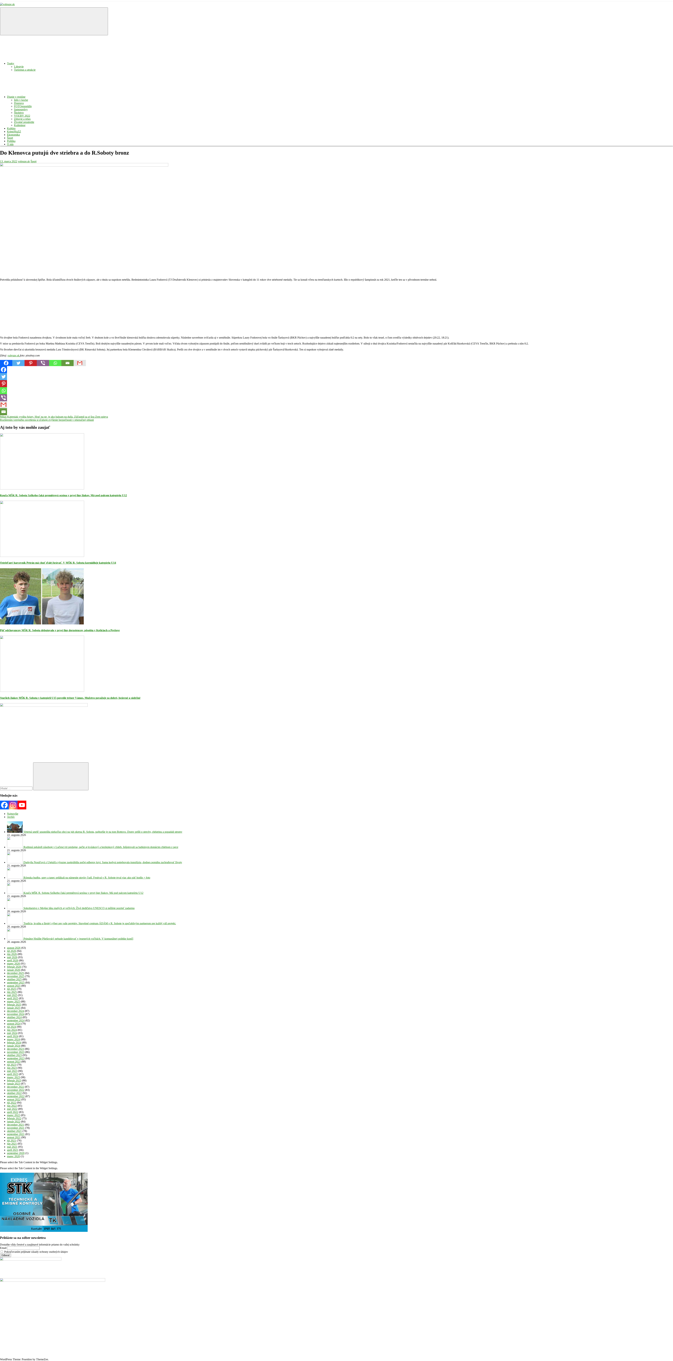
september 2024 (16, 1020)
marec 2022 (13, 1115)
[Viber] (43, 363)
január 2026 (13, 969)
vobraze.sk (24, 161)
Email (3, 1247)
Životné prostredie (24, 122)
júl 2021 (11, 1140)
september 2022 (16, 1096)
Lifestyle (19, 66)
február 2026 (14, 966)
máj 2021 (12, 1146)
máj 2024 (12, 1033)
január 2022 (13, 1121)
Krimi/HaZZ (14, 131)
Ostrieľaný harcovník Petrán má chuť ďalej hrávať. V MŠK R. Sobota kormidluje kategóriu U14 (58, 562)
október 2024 (14, 1017)
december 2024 (15, 1010)
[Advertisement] (105, 308)
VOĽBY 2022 (22, 115)
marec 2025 (13, 1001)
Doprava (19, 103)
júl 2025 (11, 988)
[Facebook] (6, 363)
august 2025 (14, 985)
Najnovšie (12, 813)
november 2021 (15, 1127)
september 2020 (16, 1153)
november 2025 (15, 976)
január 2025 (13, 1007)
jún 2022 (12, 1105)
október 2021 (14, 1131)
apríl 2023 (12, 1074)
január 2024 (13, 1045)
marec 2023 (13, 1077)
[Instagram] (13, 805)
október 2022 (14, 1093)
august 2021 (14, 1137)
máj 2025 (12, 995)
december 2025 (15, 973)
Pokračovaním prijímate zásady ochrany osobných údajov (36, 1251)
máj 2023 (12, 1070)
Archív (11, 816)
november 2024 (15, 1014)
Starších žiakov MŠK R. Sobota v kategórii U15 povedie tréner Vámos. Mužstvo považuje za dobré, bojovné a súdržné (70, 697)
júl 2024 (11, 1026)
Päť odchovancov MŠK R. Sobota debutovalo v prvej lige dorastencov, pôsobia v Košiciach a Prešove (60, 630)
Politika (11, 141)
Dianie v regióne (16, 96)
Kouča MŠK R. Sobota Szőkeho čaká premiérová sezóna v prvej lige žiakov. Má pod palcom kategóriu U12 (63, 495)
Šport (10, 137)
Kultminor (19, 125)
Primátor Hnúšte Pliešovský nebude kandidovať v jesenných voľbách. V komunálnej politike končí (78, 938)
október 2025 (14, 979)
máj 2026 (12, 957)
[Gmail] (80, 363)
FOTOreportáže (23, 106)
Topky (10, 63)
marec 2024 (13, 1039)
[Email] (67, 363)
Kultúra (11, 128)
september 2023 (16, 1058)
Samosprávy (21, 109)
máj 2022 (12, 1108)
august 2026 (14, 947)
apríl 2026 (12, 960)
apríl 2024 (12, 1036)
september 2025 (16, 982)
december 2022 (15, 1086)
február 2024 (14, 1042)
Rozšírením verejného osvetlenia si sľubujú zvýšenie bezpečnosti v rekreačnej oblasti (47, 419)
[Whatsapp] (55, 363)
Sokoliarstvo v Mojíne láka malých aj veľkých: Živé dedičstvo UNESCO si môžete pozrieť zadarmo (79, 908)
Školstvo (19, 112)
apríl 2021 (12, 1149)
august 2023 (14, 1061)
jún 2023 (12, 1067)
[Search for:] (16, 788)
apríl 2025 (12, 998)
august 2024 (14, 1023)
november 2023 (15, 1052)
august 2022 (14, 1099)
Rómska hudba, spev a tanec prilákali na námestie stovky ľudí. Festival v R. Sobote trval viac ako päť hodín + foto (86, 877)
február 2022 (14, 1118)
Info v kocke (21, 99)
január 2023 (13, 1083)
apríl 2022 (12, 1112)
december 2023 (15, 1048)
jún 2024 (12, 1029)
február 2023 (14, 1080)
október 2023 (14, 1055)
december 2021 (15, 1124)
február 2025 (14, 1004)
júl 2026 (11, 950)
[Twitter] (18, 363)
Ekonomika (13, 134)
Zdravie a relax (22, 118)
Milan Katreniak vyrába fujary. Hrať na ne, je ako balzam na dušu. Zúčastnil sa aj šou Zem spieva (54, 416)
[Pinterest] (31, 363)
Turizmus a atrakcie (25, 69)
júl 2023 (11, 1064)
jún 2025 (12, 992)
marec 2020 (13, 1156)
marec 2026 (13, 963)
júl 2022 (11, 1102)
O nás (10, 144)
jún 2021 (12, 1143)
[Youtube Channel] (22, 805)
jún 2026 (12, 954)
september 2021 (16, 1134)
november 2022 (15, 1089)
